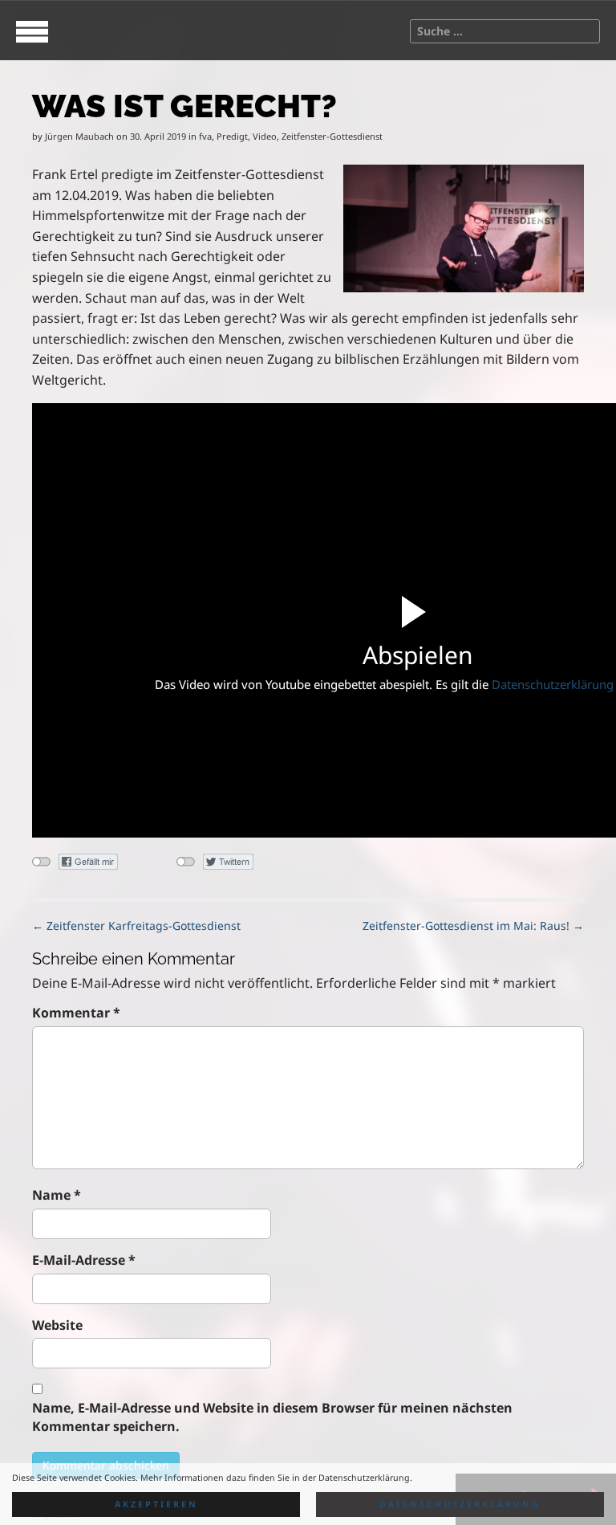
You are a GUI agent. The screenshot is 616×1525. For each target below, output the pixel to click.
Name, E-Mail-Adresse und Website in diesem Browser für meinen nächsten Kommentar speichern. (272, 1417)
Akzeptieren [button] (156, 1504)
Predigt (232, 136)
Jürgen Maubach (79, 136)
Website (57, 1325)
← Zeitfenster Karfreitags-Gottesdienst (136, 925)
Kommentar (76, 1012)
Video (265, 136)
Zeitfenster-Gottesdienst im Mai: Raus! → (473, 925)
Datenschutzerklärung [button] (460, 1504)
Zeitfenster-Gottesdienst (332, 136)
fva (205, 136)
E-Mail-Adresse (84, 1260)
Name (56, 1195)
